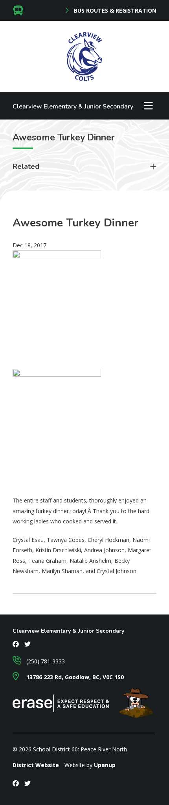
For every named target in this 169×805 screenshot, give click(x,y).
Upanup (105, 765)
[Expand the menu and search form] (148, 105)
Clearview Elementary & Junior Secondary (73, 106)
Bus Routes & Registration (114, 10)
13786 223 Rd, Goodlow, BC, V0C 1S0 (74, 677)
